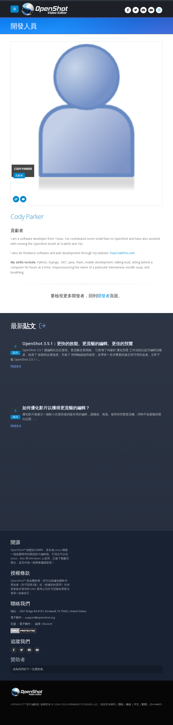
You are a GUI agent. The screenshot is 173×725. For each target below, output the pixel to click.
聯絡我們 (20, 603)
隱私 (120, 704)
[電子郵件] (23, 199)
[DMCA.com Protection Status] (23, 630)
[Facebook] (128, 10)
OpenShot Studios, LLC (83, 704)
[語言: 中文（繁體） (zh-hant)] (159, 10)
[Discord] (143, 10)
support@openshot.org (40, 617)
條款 (128, 704)
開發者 (103, 296)
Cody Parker (27, 216)
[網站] (16, 199)
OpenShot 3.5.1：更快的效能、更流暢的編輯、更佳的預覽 (77, 343)
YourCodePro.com (122, 253)
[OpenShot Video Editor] (44, 9)
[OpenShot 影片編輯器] (26, 692)
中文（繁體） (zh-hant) (148, 704)
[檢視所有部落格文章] (42, 325)
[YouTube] (151, 10)
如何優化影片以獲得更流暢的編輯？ (56, 407)
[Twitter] (135, 10)
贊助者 (18, 659)
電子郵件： (26, 624)
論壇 (38, 624)
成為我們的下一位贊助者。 (29, 669)
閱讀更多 (16, 366)
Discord (47, 624)
